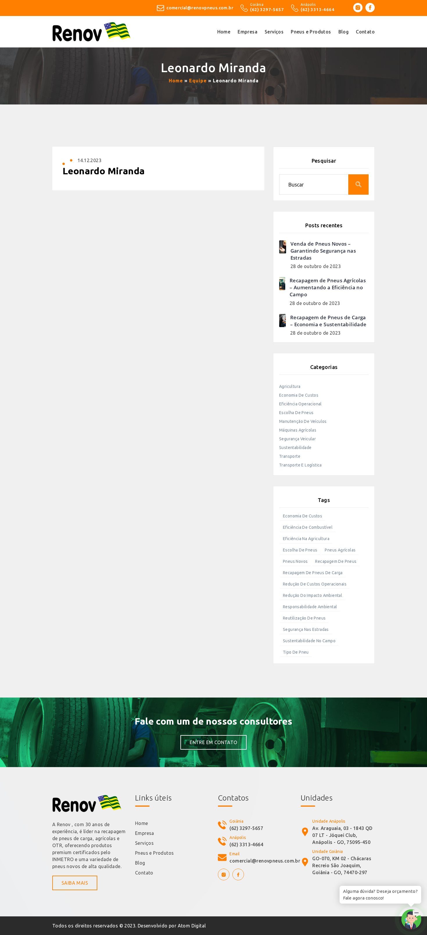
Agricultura (289, 386)
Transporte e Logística (300, 465)
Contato (144, 872)
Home (176, 80)
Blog (140, 862)
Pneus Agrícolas (340, 550)
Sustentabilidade (295, 447)
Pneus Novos (295, 561)
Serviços (144, 843)
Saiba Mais (75, 883)
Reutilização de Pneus (304, 618)
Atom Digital (192, 925)
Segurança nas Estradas (306, 629)
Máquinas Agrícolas (297, 430)
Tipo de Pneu (296, 652)
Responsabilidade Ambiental (310, 606)
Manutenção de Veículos (303, 421)
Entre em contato (213, 742)
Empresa (144, 833)
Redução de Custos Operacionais (315, 584)
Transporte (289, 456)
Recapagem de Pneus (335, 561)
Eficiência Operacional (300, 404)
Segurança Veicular (297, 439)
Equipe (198, 80)
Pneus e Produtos (154, 853)
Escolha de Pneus (296, 412)
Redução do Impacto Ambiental (312, 595)
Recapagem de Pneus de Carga (313, 572)
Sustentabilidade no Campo (309, 640)
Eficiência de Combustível (308, 527)
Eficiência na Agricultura (306, 538)
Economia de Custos (298, 395)
